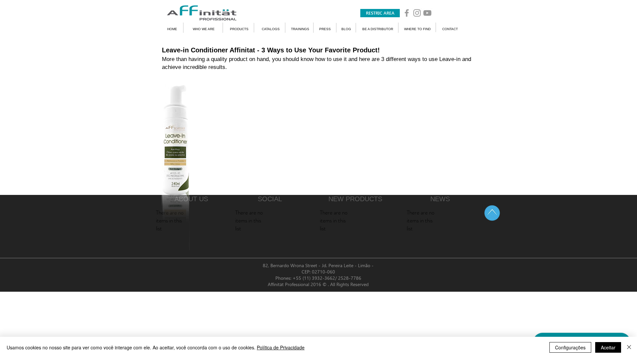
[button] (380, 13)
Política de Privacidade (281, 347)
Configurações (570, 347)
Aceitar (608, 347)
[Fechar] (629, 347)
